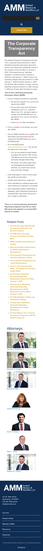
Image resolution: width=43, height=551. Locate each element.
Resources (6, 529)
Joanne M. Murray (13, 409)
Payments (6, 535)
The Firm (5, 513)
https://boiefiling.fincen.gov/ (18, 147)
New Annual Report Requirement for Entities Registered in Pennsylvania (23, 249)
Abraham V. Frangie (14, 369)
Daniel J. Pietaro (13, 432)
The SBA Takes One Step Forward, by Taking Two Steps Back (22, 236)
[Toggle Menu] (38, 18)
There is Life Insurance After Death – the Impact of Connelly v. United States (23, 268)
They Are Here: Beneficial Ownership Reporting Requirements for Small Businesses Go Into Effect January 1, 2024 (20, 289)
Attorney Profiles (8, 524)
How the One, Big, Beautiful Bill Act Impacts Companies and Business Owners (22, 228)
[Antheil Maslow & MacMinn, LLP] (21, 7)
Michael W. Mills (12, 389)
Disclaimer (21, 547)
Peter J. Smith (12, 451)
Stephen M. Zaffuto (14, 471)
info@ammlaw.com (9, 504)
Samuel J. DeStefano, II (15, 349)
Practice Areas (7, 518)
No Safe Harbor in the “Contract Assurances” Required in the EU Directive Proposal (22, 315)
